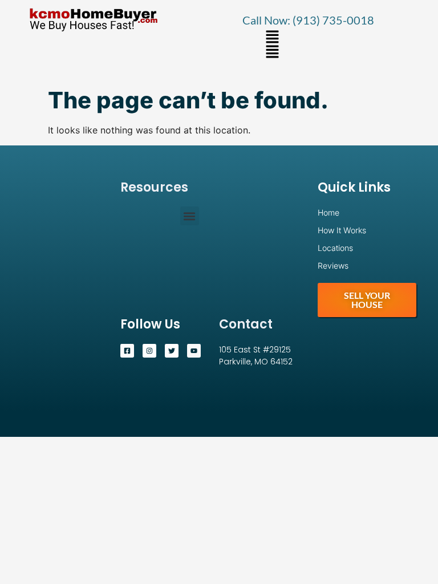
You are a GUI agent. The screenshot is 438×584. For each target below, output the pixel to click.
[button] (272, 37)
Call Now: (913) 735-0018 (308, 20)
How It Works (342, 230)
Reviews (333, 265)
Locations (335, 248)
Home (328, 212)
